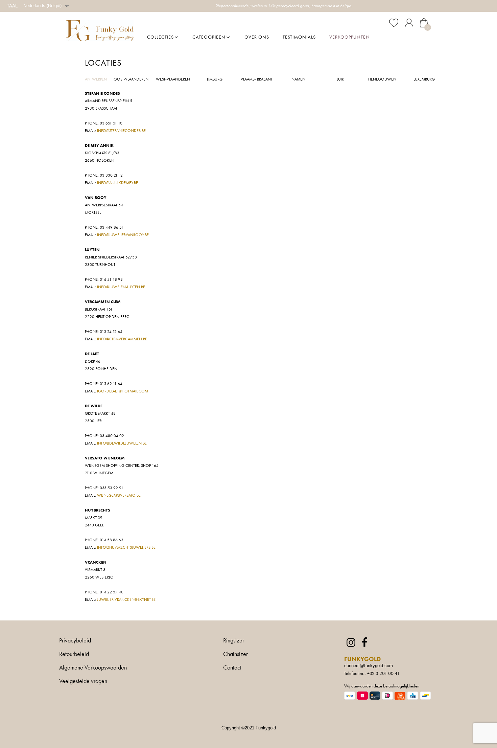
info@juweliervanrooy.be (123, 234)
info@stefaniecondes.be (121, 130)
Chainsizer (235, 654)
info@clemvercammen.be (122, 339)
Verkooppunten (349, 37)
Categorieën (209, 37)
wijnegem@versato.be (119, 495)
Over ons (256, 37)
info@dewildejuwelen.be (122, 443)
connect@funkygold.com (368, 665)
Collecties (160, 37)
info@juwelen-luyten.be (121, 287)
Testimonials (299, 37)
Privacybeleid (75, 640)
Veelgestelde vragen (83, 681)
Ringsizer (233, 640)
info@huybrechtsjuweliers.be (126, 547)
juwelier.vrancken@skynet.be (126, 599)
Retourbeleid (74, 654)
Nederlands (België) (42, 5)
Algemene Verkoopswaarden (93, 667)
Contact (232, 667)
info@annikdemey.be (117, 182)
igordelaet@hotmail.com (122, 391)
